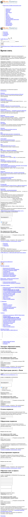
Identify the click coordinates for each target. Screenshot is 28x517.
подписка (7, 329)
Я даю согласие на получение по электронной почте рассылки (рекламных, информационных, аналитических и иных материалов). (14, 445)
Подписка (5, 343)
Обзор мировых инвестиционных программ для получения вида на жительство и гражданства (14, 166)
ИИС (14, 157)
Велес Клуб (5, 296)
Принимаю (3, 515)
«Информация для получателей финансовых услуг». (12, 210)
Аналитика (5, 33)
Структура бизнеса (7, 305)
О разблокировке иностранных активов (12, 292)
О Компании (6, 245)
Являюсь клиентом (6, 224)
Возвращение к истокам (6, 178)
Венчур (7, 14)
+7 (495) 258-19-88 (12, 252)
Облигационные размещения (9, 281)
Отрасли (8, 16)
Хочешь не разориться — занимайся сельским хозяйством (13, 110)
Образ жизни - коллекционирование (9, 190)
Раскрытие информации (8, 308)
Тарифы (5, 309)
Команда (5, 303)
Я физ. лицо (4, 222)
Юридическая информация (7, 261)
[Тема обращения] (5, 217)
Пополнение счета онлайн (9, 294)
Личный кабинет (7, 288)
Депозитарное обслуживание (9, 275)
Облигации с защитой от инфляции (8, 150)
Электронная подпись (8, 295)
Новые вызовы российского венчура (9, 129)
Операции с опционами (8, 272)
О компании (6, 34)
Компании (8, 10)
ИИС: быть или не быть (6, 156)
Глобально (8, 21)
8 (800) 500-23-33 (4, 252)
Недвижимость (9, 24)
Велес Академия (6, 298)
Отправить (3, 204)
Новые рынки (9, 23)
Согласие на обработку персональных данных (11, 241)
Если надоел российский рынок (8, 139)
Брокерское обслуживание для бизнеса (11, 283)
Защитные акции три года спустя (8, 145)
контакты (3, 329)
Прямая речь (8, 8)
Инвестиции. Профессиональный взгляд (12, 5)
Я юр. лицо (4, 223)
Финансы (8, 11)
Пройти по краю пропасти (6, 100)
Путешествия (9, 25)
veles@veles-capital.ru (21, 252)
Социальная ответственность (9, 307)
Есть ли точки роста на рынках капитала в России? (12, 94)
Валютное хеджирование (8, 274)
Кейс (7, 13)
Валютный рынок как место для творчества (10, 134)
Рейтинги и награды (7, 304)
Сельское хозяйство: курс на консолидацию (10, 105)
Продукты (5, 31)
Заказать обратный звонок (9, 341)
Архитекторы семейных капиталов (8, 160)
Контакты (5, 35)
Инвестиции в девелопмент (9, 276)
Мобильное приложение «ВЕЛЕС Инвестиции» (14, 287)
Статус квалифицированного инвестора (12, 291)
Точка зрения (9, 12)
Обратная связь (6, 342)
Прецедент (8, 17)
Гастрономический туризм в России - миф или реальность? (14, 185)
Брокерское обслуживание (9, 268)
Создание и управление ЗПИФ (10, 270)
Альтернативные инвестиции (12, 19)
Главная (2, 46)
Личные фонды (6, 271)
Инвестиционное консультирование (11, 269)
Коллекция (8, 20)
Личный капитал (9, 18)
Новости (5, 310)
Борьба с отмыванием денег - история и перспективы (12, 172)
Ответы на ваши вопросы (9, 299)
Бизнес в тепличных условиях (7, 116)
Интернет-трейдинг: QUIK (9, 293)
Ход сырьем (3, 123)
